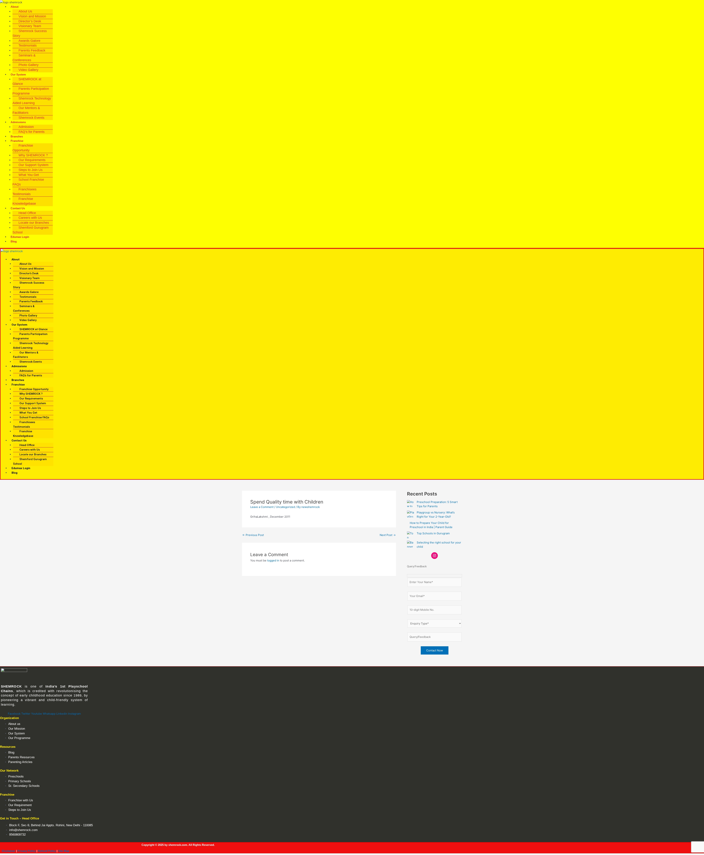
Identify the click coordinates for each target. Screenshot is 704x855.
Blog (14, 241)
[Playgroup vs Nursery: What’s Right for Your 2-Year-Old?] (410, 514)
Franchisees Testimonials (24, 191)
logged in (273, 560)
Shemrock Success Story (29, 33)
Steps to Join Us (31, 170)
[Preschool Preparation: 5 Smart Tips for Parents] (410, 503)
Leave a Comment (262, 507)
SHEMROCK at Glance (26, 81)
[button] (262, 7)
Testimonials (28, 45)
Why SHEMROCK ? (33, 155)
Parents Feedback (32, 50)
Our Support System (33, 165)
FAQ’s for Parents (32, 132)
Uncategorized (285, 507)
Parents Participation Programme (30, 91)
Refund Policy (47, 850)
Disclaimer (8, 850)
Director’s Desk (30, 21)
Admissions (19, 366)
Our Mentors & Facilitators (26, 110)
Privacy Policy (27, 850)
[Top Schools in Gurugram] (410, 534)
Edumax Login (20, 236)
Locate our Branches (34, 222)
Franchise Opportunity (22, 148)
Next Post (388, 535)
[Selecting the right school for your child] (410, 544)
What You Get (29, 175)
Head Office (27, 213)
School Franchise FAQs (28, 182)
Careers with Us (30, 218)
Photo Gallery (28, 65)
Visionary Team (30, 26)
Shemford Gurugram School (30, 230)
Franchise (18, 384)
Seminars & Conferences (24, 58)
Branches (17, 136)
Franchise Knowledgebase (24, 201)
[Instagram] (434, 555)
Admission (26, 127)
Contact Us (19, 440)
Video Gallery (28, 70)
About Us (25, 11)
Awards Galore (29, 41)
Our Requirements (32, 160)
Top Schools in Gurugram (433, 533)
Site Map (63, 850)
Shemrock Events (31, 117)
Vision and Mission (32, 16)
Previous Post (253, 535)
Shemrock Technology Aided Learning (31, 101)
